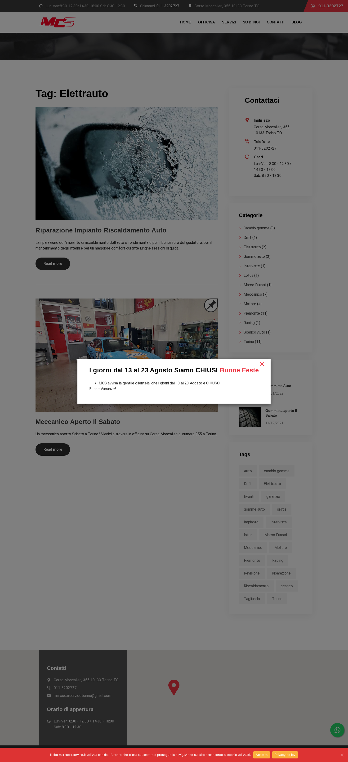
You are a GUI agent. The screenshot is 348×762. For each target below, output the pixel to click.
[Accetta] (342, 755)
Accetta (262, 755)
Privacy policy (285, 755)
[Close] (262, 364)
